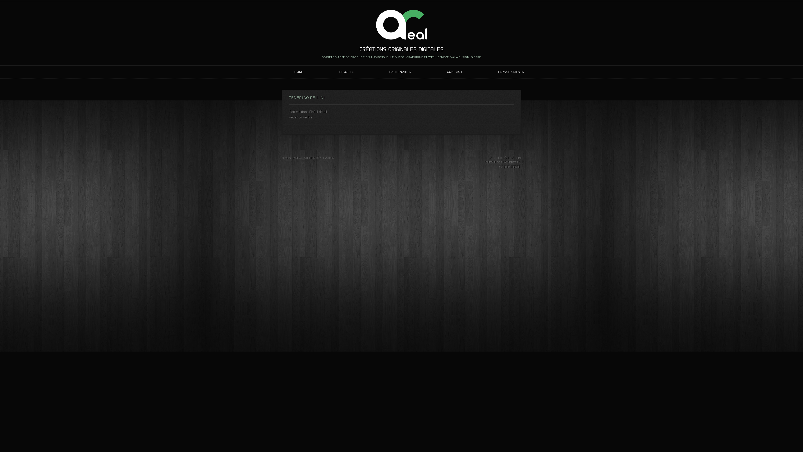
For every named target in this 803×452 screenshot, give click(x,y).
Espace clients (511, 72)
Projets (346, 72)
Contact (455, 72)
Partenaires (400, 72)
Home (299, 72)
